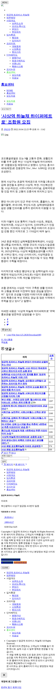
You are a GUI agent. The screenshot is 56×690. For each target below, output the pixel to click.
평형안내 (16, 58)
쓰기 (5, 453)
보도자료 (16, 75)
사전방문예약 (20, 562)
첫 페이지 (8, 464)
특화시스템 (17, 66)
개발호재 (16, 46)
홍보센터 (11, 72)
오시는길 (11, 69)
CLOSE (5, 568)
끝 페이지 (20, 464)
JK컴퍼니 (8, 517)
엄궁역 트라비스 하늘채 (18, 15)
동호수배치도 (18, 61)
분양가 (15, 29)
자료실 (15, 78)
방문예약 (11, 18)
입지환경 (11, 35)
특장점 (15, 38)
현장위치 (16, 32)
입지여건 (16, 40)
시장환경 (16, 49)
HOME (10, 90)
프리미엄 (11, 43)
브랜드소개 (17, 23)
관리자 (7, 129)
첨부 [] (7, 330)
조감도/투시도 (19, 26)
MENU (4, 3)
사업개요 (11, 20)
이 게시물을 (7, 339)
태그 (13, 453)
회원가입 (17, 687)
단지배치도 (12, 55)
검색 (4, 461)
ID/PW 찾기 (6, 687)
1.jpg (24, 335)
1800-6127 (9, 522)
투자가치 (16, 52)
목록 (5, 342)
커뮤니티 (16, 63)
